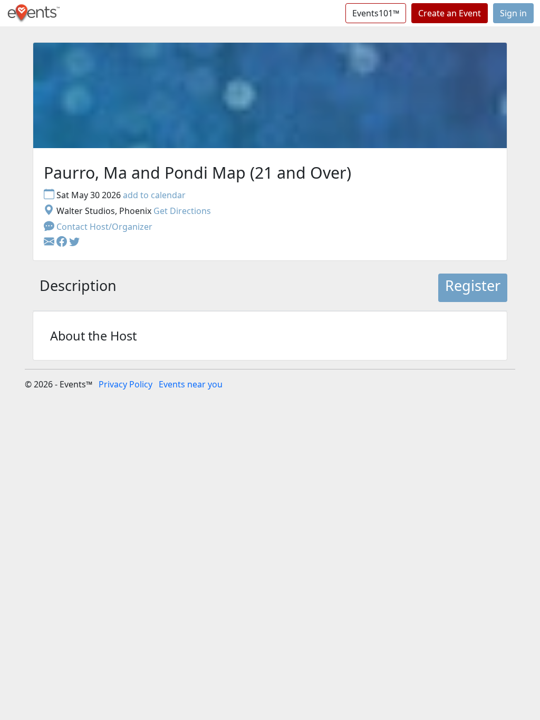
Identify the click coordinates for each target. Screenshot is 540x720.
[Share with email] (50, 242)
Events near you (191, 384)
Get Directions (182, 211)
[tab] (78, 288)
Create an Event (449, 13)
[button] (62, 242)
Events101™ (375, 13)
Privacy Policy (125, 384)
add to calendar (154, 195)
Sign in (513, 13)
